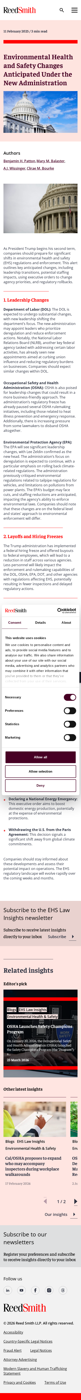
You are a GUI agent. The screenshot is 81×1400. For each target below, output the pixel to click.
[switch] (70, 710)
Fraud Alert (12, 1350)
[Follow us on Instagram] (49, 1290)
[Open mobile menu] (74, 10)
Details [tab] (40, 622)
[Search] (62, 10)
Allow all (40, 757)
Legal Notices (41, 1350)
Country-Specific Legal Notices (27, 1341)
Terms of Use (55, 1382)
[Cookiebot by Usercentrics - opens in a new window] (57, 611)
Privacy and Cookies (19, 1382)
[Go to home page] (20, 10)
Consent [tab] (14, 622)
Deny (40, 785)
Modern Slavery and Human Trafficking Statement (35, 1371)
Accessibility (13, 1332)
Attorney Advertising (20, 1359)
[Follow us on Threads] (63, 1290)
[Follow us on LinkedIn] (7, 1290)
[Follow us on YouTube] (21, 1290)
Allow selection (40, 771)
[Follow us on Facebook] (35, 1290)
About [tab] (66, 622)
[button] (76, 1201)
